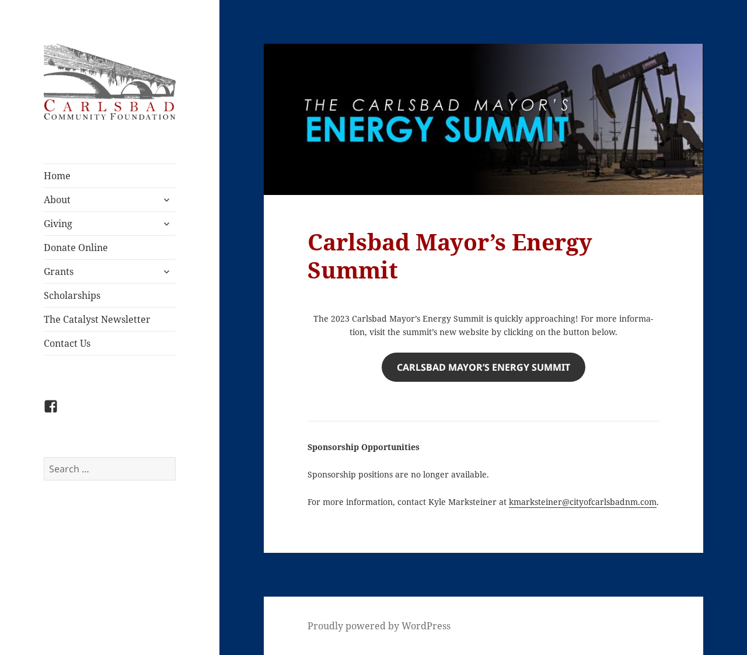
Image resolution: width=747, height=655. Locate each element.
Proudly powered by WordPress (379, 625)
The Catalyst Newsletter (97, 319)
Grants (59, 271)
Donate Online (76, 247)
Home (57, 175)
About (57, 199)
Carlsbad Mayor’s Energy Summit (483, 367)
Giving (58, 223)
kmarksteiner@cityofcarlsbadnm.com (583, 501)
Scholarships (72, 295)
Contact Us (67, 343)
